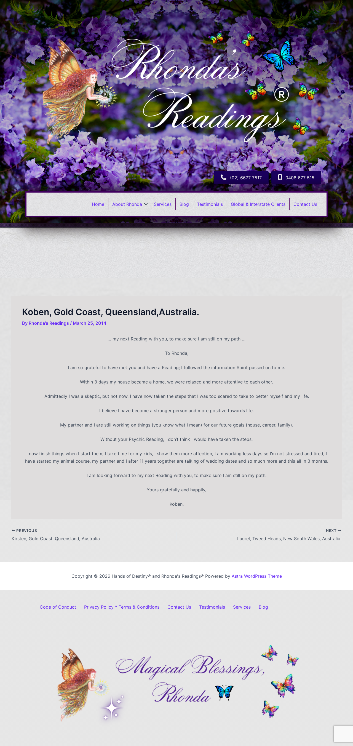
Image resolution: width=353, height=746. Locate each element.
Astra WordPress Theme (257, 576)
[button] (146, 204)
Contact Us (305, 204)
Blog (184, 204)
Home (98, 204)
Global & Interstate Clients (258, 204)
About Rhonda (127, 204)
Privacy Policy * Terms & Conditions (121, 607)
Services (163, 204)
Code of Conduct (58, 607)
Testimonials (210, 204)
